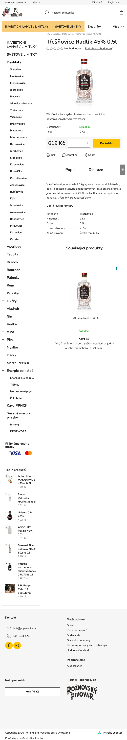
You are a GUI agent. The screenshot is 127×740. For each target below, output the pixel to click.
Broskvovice (17, 124)
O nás (70, 625)
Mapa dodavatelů (77, 630)
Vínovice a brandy (21, 103)
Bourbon (13, 270)
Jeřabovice (16, 151)
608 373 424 (21, 636)
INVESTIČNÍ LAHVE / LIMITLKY (22, 44)
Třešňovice (16, 110)
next (119, 314)
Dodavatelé (74, 635)
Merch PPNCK (18, 363)
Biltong (14, 424)
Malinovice (16, 130)
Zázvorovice (17, 185)
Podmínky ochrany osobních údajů (87, 645)
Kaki (13, 198)
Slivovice (15, 69)
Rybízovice (16, 192)
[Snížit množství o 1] (70, 143)
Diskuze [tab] (96, 169)
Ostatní (14, 239)
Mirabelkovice (18, 137)
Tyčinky (14, 385)
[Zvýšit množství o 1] (87, 143)
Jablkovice (16, 90)
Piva (10, 339)
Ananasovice (18, 212)
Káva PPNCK (17, 405)
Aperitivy (14, 246)
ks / (32, 691)
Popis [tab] (70, 169)
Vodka (12, 324)
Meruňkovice (18, 83)
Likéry (12, 301)
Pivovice (15, 96)
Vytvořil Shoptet (112, 733)
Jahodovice (16, 205)
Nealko (12, 347)
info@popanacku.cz (24, 628)
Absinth (13, 308)
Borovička (16, 171)
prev (49, 314)
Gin (9, 316)
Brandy (12, 262)
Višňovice (16, 117)
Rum (10, 285)
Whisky (13, 293)
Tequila (12, 254)
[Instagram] (17, 645)
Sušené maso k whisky (18, 415)
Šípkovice (16, 158)
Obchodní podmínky (15, 2)
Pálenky (13, 277)
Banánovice (17, 219)
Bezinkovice (17, 144)
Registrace (113, 2)
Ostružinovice (18, 178)
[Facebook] (9, 645)
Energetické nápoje (22, 378)
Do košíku (106, 143)
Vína (10, 332)
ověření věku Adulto (31, 738)
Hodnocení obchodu (78, 650)
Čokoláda (16, 398)
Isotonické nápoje (21, 391)
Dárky (11, 355)
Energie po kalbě (20, 370)
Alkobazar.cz (74, 666)
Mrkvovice (16, 226)
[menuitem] (27, 26)
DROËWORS (18, 431)
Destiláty (14, 62)
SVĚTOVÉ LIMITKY (22, 54)
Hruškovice (17, 76)
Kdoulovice (17, 164)
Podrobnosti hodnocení (98, 48)
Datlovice (16, 232)
